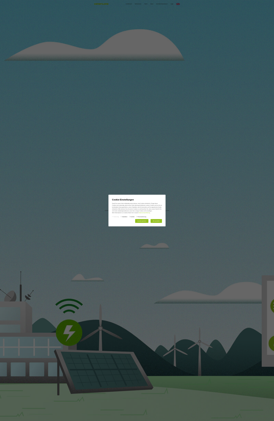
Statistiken (124, 216)
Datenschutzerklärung (144, 212)
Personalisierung (142, 216)
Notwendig (116, 216)
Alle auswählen (156, 221)
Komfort (132, 216)
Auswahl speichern (141, 221)
